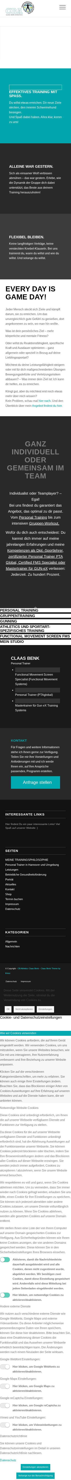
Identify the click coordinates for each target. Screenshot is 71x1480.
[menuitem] (11, 981)
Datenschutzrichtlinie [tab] (13, 1436)
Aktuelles (10, 884)
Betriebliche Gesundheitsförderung (25, 874)
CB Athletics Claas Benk (28, 968)
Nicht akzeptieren (24, 1009)
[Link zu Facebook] (52, 977)
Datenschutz (12, 908)
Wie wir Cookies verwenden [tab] (18, 1033)
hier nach (45, 400)
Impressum (12, 904)
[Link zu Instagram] (57, 977)
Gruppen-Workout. (44, 523)
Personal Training (33, 517)
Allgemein (11, 941)
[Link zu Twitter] (63, 977)
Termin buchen (14, 899)
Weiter (62, 42)
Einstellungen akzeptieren (35, 1467)
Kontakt (9, 889)
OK (8, 1009)
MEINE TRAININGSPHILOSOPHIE (26, 859)
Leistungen (11, 869)
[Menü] (61, 7)
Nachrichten (12, 946)
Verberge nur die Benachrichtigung (35, 1475)
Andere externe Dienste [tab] (15, 1306)
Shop (8, 894)
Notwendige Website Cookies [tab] (19, 1107)
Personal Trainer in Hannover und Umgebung (32, 864)
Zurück (8, 42)
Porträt (9, 879)
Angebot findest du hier (47, 405)
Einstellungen (45, 1009)
